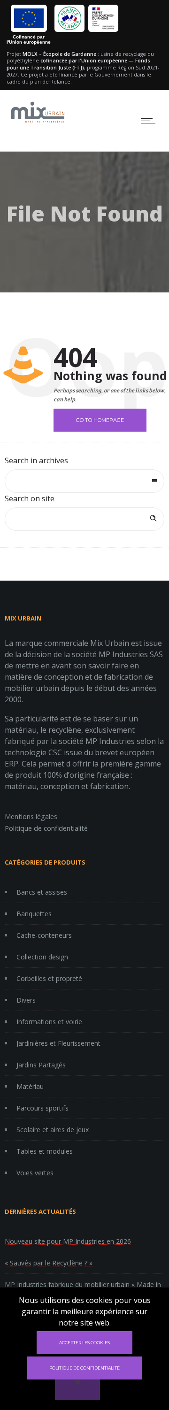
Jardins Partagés (41, 1064)
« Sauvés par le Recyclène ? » (48, 1262)
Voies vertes (35, 1172)
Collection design (42, 956)
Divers (26, 1000)
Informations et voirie (49, 1021)
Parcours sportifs (42, 1107)
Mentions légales (31, 816)
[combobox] (84, 481)
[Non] (77, 1388)
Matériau (30, 1086)
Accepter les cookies (84, 1342)
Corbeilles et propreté (49, 978)
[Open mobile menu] (150, 120)
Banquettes (34, 913)
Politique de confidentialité (46, 828)
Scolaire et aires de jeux (52, 1129)
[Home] (37, 122)
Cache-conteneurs (44, 935)
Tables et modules (44, 1151)
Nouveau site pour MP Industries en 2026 (68, 1241)
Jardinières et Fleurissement (58, 1043)
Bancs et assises (41, 892)
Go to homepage (100, 419)
